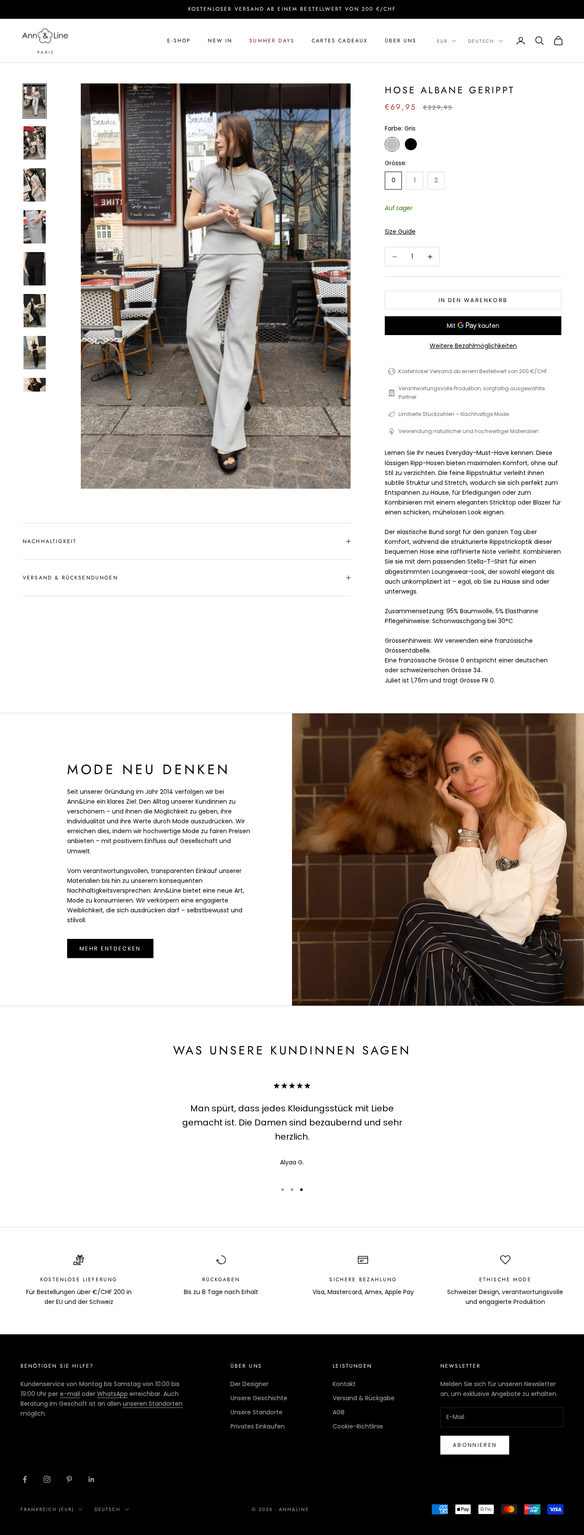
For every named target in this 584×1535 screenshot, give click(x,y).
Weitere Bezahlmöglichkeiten (473, 345)
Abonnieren (475, 1445)
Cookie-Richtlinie (358, 1426)
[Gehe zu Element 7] (35, 352)
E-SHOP (179, 41)
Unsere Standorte (256, 1412)
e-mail (70, 1394)
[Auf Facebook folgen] (25, 1479)
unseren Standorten (153, 1403)
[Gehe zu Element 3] (35, 184)
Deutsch (481, 41)
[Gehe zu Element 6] (35, 310)
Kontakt (344, 1384)
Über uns (400, 41)
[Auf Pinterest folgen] (69, 1479)
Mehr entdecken (110, 948)
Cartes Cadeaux (340, 41)
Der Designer (249, 1384)
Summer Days (272, 41)
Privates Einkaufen (257, 1426)
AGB (339, 1412)
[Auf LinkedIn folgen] (91, 1479)
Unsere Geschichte (258, 1398)
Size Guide (400, 231)
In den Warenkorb (473, 300)
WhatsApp (112, 1394)
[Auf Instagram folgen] (47, 1479)
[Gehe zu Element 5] (35, 268)
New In (220, 41)
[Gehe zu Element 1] (35, 101)
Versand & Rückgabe (364, 1398)
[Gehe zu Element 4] (35, 226)
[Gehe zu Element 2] (35, 142)
